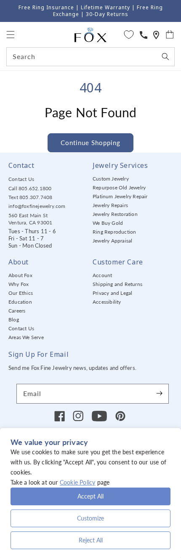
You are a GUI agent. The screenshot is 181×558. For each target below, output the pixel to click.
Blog (13, 319)
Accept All (90, 496)
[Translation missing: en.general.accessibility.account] (143, 34)
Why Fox (18, 284)
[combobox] (90, 56)
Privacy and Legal (112, 293)
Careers (16, 310)
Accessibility (107, 302)
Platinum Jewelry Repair (120, 196)
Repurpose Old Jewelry (119, 187)
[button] (10, 34)
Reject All (91, 540)
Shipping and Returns (117, 284)
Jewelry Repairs (110, 205)
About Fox (20, 275)
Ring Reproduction (114, 232)
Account (102, 275)
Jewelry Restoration (115, 214)
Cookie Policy (78, 482)
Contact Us (21, 179)
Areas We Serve (26, 337)
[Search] (165, 56)
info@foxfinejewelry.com (37, 206)
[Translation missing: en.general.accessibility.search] (156, 34)
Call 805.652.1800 (29, 188)
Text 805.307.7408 (30, 197)
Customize (90, 518)
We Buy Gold (108, 223)
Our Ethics (20, 293)
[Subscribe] (159, 393)
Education (20, 302)
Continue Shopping (90, 142)
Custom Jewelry (111, 178)
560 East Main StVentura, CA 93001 (30, 219)
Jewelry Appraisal (112, 240)
